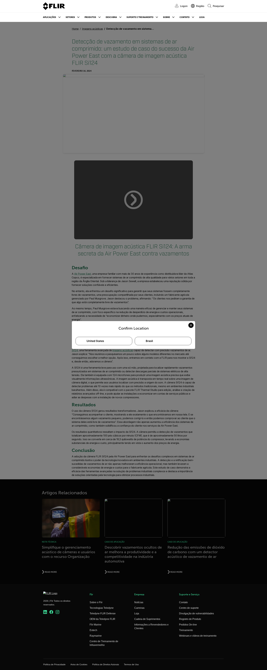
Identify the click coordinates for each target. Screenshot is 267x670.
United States (95, 341)
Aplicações (49, 17)
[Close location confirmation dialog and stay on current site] (191, 325)
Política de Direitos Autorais (105, 664)
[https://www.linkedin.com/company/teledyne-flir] (45, 612)
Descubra (111, 17)
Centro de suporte (189, 608)
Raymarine (96, 635)
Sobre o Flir (96, 602)
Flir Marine (95, 624)
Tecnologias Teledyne (102, 608)
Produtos (90, 17)
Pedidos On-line (188, 624)
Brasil (149, 341)
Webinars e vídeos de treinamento (197, 635)
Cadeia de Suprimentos (147, 619)
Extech (93, 630)
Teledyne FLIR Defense (103, 613)
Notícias (138, 602)
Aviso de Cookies (78, 664)
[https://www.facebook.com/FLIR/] (51, 612)
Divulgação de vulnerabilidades (196, 613)
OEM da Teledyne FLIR (102, 619)
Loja (202, 17)
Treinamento (186, 630)
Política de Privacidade (54, 664)
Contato (185, 17)
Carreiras (139, 608)
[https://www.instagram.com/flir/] (57, 612)
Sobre (166, 17)
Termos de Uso (131, 664)
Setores (70, 17)
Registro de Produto (190, 619)
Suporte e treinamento (140, 17)
